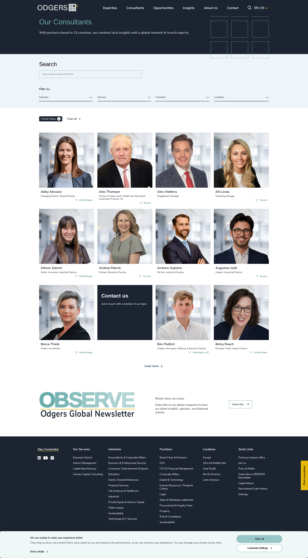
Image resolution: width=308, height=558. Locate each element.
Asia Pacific (209, 468)
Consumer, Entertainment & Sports (128, 468)
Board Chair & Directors (173, 457)
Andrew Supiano (169, 268)
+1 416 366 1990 (231, 156)
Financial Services (118, 485)
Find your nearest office (251, 457)
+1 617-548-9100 (115, 159)
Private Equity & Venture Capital (126, 502)
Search (48, 64)
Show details (37, 551)
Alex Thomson (109, 191)
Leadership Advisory (84, 468)
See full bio (79, 179)
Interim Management (84, 463)
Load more (151, 366)
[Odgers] (58, 8)
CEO (162, 463)
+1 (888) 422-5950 (232, 232)
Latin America (211, 480)
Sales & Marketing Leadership (176, 500)
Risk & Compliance (170, 516)
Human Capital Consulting (88, 474)
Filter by (44, 89)
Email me (51, 156)
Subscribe (238, 404)
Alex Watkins (167, 191)
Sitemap (243, 494)
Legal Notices (246, 483)
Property (165, 511)
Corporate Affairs (169, 474)
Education (114, 474)
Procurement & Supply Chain (176, 505)
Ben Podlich (166, 344)
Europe (207, 457)
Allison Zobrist (51, 268)
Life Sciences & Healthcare (123, 491)
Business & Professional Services (127, 463)
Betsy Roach (224, 344)
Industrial (113, 496)
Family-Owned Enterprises (123, 480)
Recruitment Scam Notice (252, 488)
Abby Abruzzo (51, 191)
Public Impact (116, 508)
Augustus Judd (226, 268)
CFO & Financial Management (176, 468)
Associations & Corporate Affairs (127, 457)
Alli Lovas (222, 191)
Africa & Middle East (214, 463)
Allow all (259, 539)
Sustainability (116, 513)
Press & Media (246, 468)
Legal (163, 494)
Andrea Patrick (110, 268)
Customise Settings (257, 548)
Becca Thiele (50, 344)
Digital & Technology (171, 480)
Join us (242, 463)
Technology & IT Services (122, 519)
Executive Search (82, 457)
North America (211, 474)
